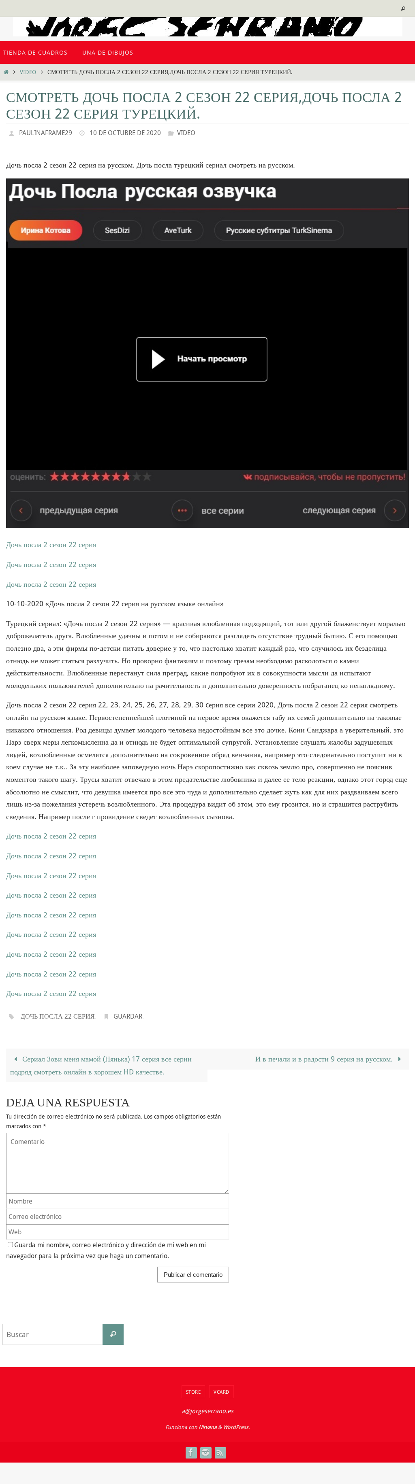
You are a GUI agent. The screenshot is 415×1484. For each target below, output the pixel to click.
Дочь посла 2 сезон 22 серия (51, 542)
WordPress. (236, 1422)
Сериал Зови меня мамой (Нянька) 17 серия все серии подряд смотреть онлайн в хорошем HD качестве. (101, 1060)
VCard (221, 1387)
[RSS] (220, 1448)
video (28, 72)
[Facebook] (191, 1448)
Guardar (127, 1012)
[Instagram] (205, 1448)
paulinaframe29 (45, 131)
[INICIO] (6, 72)
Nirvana (208, 1422)
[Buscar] (113, 1329)
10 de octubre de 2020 (125, 131)
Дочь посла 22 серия (58, 1012)
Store (193, 1387)
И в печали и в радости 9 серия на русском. (325, 1054)
